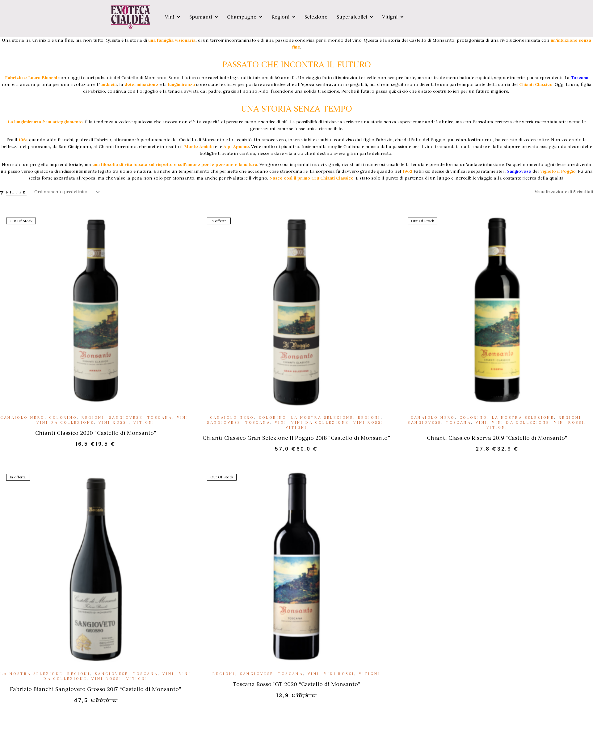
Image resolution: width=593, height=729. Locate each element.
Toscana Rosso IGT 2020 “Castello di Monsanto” (296, 684)
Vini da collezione (65, 423)
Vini (169, 17)
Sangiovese (126, 418)
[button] (172, 17)
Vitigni (389, 17)
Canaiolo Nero (22, 418)
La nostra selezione (322, 418)
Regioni (280, 17)
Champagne (241, 17)
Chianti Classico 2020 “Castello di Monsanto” (95, 433)
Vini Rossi (114, 423)
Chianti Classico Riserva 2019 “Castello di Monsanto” (497, 437)
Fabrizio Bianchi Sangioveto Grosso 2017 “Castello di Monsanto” (95, 689)
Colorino (63, 418)
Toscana (159, 418)
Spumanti (200, 17)
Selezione (316, 17)
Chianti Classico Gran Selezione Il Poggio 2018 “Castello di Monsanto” (296, 437)
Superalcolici (352, 17)
